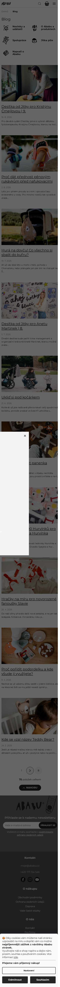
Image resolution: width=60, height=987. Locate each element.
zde (16, 957)
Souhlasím (42, 979)
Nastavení (29, 970)
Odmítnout (15, 979)
